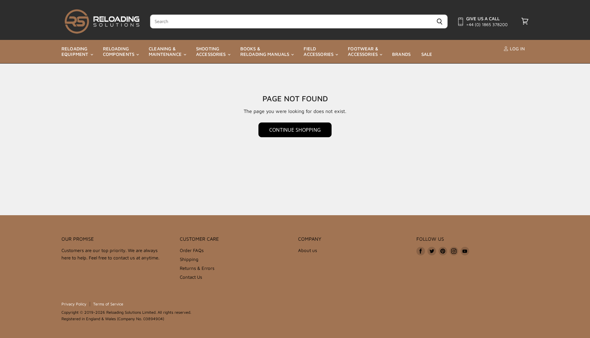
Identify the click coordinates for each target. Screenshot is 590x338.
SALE (426, 54)
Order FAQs (192, 250)
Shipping (189, 259)
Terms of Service (108, 303)
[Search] (439, 21)
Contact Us (191, 277)
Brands (401, 54)
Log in (517, 48)
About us (307, 250)
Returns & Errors (197, 268)
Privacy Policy (73, 303)
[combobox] (290, 21)
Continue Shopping (295, 129)
